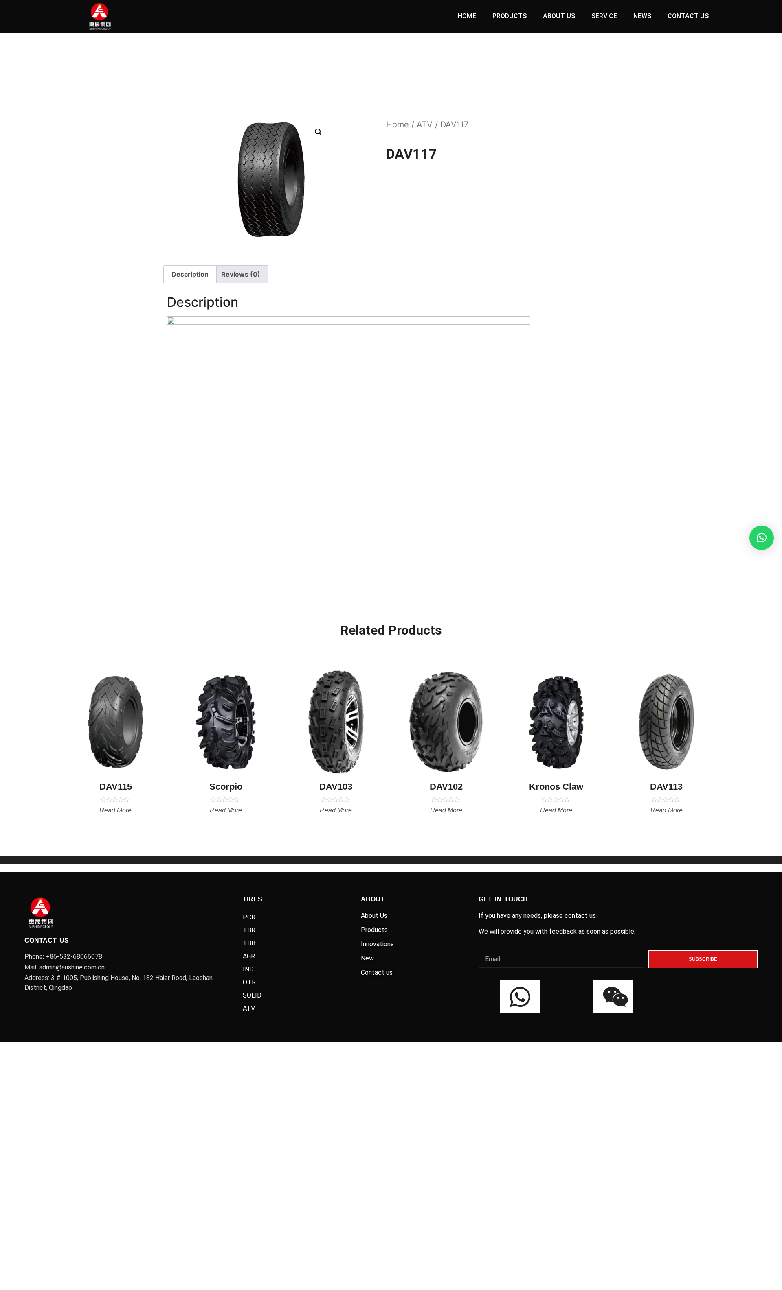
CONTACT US (688, 16)
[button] (761, 538)
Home (397, 124)
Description (190, 274)
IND (248, 969)
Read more (115, 810)
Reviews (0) (240, 274)
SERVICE (604, 16)
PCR (249, 917)
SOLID (252, 995)
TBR (249, 930)
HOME (467, 16)
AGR (249, 956)
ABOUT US (559, 16)
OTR (249, 982)
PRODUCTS (509, 16)
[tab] (190, 274)
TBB (249, 943)
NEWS (642, 16)
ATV (425, 124)
